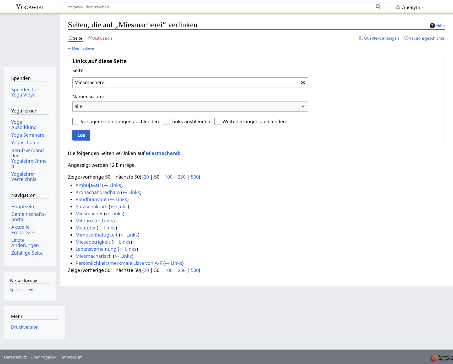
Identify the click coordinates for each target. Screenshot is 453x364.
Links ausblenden (190, 121)
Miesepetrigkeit (93, 242)
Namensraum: (88, 96)
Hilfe (440, 25)
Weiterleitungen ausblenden (254, 121)
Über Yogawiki (44, 357)
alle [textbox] (78, 106)
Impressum (72, 357)
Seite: (78, 70)
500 (195, 177)
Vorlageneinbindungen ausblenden (120, 121)
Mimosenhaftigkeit (97, 235)
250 (182, 177)
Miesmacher (89, 213)
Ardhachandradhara (98, 192)
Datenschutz (15, 357)
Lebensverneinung (96, 249)
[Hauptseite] (30, 39)
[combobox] (190, 82)
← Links (112, 185)
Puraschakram (91, 206)
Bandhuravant (91, 199)
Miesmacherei (83, 48)
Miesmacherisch (94, 256)
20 (146, 177)
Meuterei (85, 227)
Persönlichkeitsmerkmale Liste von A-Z (119, 263)
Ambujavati (88, 185)
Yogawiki (30, 7)
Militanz (84, 220)
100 (168, 177)
